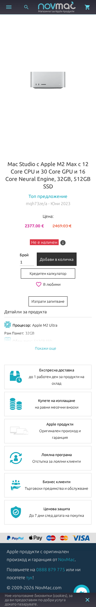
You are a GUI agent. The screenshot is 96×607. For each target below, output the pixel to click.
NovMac (66, 559)
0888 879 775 (50, 569)
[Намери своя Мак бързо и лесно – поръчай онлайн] (15, 538)
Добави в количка (57, 259)
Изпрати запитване (48, 301)
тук (29, 577)
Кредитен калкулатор (48, 273)
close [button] (87, 600)
